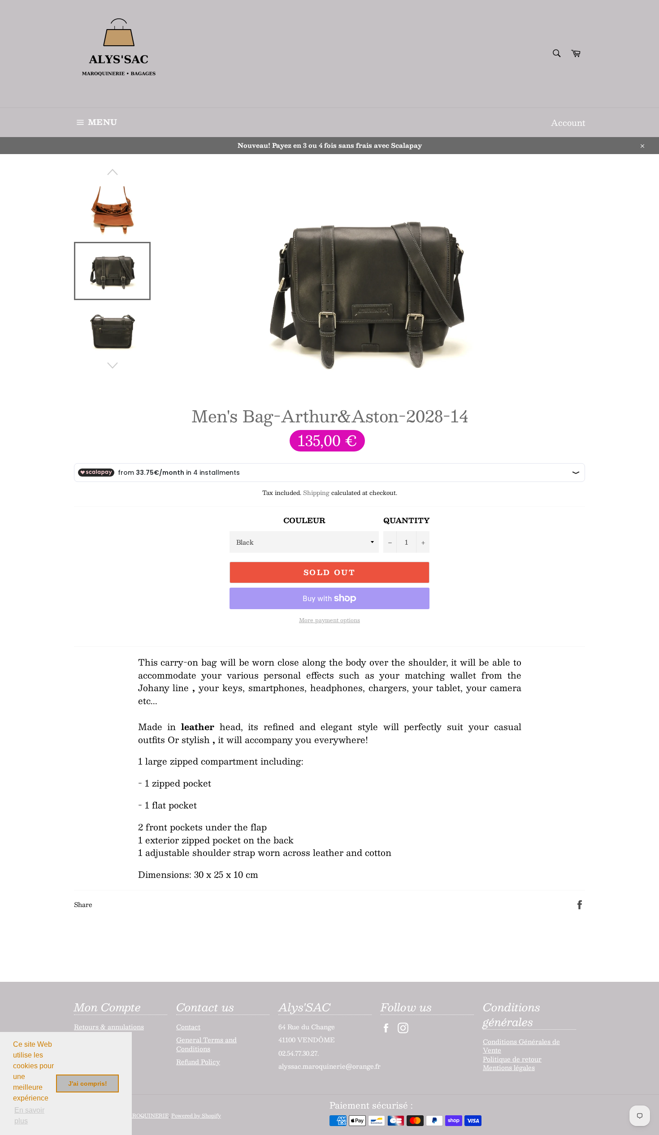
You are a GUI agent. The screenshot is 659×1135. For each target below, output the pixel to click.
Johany (153, 687)
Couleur (304, 520)
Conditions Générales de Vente (521, 1045)
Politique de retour (512, 1058)
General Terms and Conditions (206, 1043)
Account (568, 122)
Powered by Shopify (196, 1115)
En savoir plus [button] (29, 1115)
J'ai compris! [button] (87, 1083)
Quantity (406, 520)
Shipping (316, 493)
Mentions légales (509, 1067)
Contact (188, 1026)
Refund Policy (198, 1061)
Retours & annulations (109, 1026)
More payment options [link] (329, 620)
